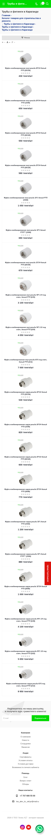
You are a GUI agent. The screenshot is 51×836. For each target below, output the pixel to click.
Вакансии (26, 747)
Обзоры (25, 784)
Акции (25, 753)
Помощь (25, 773)
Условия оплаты (26, 760)
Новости (25, 740)
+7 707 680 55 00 (27, 796)
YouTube (28, 827)
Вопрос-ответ (25, 781)
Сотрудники (25, 744)
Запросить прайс (48, 573)
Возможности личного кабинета (25, 767)
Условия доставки (25, 764)
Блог (25, 777)
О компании (26, 737)
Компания (25, 733)
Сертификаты (25, 757)
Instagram (22, 827)
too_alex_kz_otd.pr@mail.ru (27, 801)
